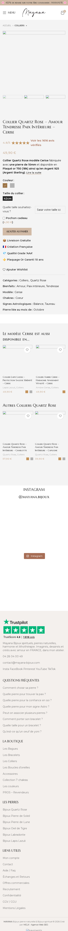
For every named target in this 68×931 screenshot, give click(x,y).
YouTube (41, 669)
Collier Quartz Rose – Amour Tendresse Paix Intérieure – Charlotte (15, 447)
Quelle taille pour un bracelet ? (22, 725)
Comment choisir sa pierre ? (20, 687)
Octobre (39, 309)
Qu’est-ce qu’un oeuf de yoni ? (22, 731)
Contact (8, 864)
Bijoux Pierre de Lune (16, 822)
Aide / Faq (9, 870)
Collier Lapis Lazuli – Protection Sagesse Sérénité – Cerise (17, 380)
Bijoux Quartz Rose (15, 809)
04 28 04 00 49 (13, 656)
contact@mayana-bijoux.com (21, 662)
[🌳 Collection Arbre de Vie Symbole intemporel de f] (19, 535)
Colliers (20, 25)
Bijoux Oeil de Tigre (15, 828)
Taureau (50, 304)
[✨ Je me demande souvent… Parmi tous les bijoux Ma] (19, 513)
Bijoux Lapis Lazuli (14, 840)
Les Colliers (10, 761)
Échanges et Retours (16, 876)
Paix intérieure (36, 286)
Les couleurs (11, 786)
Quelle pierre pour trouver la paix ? (24, 694)
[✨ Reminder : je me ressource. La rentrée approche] (49, 535)
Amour (21, 286)
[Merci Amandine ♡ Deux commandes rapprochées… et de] (49, 513)
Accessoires (10, 773)
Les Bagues (10, 748)
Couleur (8, 180)
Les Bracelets (11, 755)
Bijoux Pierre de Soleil (16, 816)
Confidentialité (12, 895)
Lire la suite (33, 172)
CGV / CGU (10, 901)
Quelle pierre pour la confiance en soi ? (27, 700)
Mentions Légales (14, 908)
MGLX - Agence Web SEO (36, 924)
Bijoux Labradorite (14, 834)
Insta (6, 669)
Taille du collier (13, 193)
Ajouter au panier (17, 231)
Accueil (7, 25)
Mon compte (11, 858)
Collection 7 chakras (15, 780)
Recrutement (11, 889)
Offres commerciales (16, 883)
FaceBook (16, 669)
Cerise (18, 292)
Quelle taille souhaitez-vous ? (17, 209)
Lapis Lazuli (9, 387)
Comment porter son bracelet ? (23, 719)
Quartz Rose (38, 280)
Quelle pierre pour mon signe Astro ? (26, 706)
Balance (38, 304)
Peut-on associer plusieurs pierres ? (25, 713)
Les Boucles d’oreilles (16, 767)
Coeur (19, 298)
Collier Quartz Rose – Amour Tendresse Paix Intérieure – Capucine (47, 447)
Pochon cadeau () (15, 220)
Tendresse (52, 286)
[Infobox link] (34, 572)
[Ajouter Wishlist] (27, 350)
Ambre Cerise (43, 387)
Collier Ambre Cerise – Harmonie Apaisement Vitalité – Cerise (47, 380)
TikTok (51, 669)
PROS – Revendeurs (16, 792)
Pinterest (29, 669)
